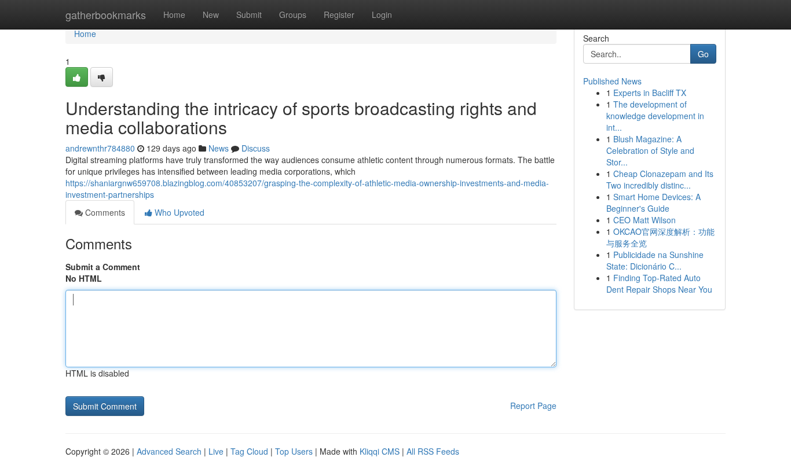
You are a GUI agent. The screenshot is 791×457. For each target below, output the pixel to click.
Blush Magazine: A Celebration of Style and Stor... (650, 150)
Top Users (294, 451)
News (218, 148)
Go (703, 54)
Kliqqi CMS (380, 451)
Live (216, 451)
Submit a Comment (102, 266)
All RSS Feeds (433, 451)
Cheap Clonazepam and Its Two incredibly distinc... (659, 179)
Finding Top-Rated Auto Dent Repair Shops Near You (659, 283)
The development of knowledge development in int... (655, 115)
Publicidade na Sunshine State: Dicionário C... (655, 260)
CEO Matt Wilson (644, 220)
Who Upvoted (178, 212)
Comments (104, 212)
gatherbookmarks (105, 14)
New (211, 14)
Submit (249, 14)
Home (174, 14)
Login (382, 14)
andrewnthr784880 (100, 148)
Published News (612, 81)
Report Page (533, 405)
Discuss (255, 148)
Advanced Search (169, 451)
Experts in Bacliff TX (649, 92)
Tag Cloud (249, 451)
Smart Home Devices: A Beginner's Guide (653, 202)
